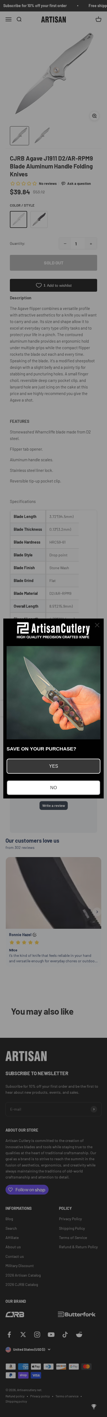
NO (53, 787)
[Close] (97, 625)
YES (53, 766)
